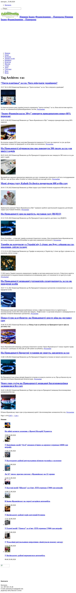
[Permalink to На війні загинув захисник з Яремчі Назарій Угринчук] (7, 427)
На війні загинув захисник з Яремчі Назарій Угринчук (28, 431)
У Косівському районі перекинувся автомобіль (25, 555)
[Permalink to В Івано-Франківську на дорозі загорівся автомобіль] (7, 497)
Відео (7, 73)
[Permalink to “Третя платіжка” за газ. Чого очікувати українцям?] (8, 104)
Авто (6, 67)
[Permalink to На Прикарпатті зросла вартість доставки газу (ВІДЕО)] (8, 235)
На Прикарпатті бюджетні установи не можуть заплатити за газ (35, 352)
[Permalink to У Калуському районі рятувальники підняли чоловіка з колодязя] (7, 457)
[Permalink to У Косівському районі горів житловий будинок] (7, 511)
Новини (7, 53)
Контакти (8, 5)
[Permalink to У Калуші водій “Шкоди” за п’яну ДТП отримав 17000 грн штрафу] (7, 484)
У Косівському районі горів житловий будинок (25, 515)
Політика (8, 57)
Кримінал (8, 60)
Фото (6, 71)
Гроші (7, 55)
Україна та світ (10, 58)
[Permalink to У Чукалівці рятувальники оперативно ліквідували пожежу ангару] (7, 538)
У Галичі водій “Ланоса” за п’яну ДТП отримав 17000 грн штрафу (33, 528)
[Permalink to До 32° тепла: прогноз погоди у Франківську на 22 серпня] (7, 470)
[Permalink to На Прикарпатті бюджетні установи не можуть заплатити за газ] (8, 374)
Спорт (7, 65)
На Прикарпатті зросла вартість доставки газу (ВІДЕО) (31, 214)
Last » (17, 415)
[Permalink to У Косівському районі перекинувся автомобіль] (7, 551)
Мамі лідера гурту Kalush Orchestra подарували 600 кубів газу (34, 183)
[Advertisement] (38, 37)
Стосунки (8, 69)
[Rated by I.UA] (5, 567)
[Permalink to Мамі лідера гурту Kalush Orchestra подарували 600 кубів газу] (8, 204)
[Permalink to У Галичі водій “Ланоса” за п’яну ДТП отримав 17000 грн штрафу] (7, 524)
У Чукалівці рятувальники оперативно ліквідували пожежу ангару (34, 542)
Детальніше (41, 109)
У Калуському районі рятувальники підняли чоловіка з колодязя (33, 461)
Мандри (7, 64)
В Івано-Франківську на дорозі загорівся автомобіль (27, 501)
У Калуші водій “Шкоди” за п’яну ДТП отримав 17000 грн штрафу (34, 488)
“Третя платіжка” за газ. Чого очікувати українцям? (29, 83)
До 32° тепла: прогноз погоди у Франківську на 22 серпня (30, 474)
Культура (8, 62)
